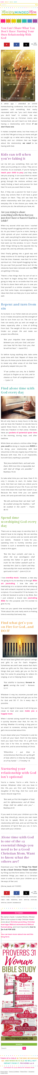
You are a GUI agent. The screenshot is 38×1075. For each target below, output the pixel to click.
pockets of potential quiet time (23, 432)
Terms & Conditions (14, 1071)
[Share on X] (26, 45)
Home (2, 2)
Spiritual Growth (19, 21)
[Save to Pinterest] (7, 45)
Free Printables (35, 21)
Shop (15, 2)
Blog (11, 2)
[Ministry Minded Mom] (19, 15)
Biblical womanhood (18, 924)
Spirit (20, 899)
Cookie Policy (4, 1073)
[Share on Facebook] (16, 45)
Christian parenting (18, 922)
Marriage (8, 21)
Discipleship (33, 897)
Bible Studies (11, 897)
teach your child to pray (12, 172)
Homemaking (13, 21)
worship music (12, 578)
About (7, 2)
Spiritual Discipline (30, 899)
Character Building (22, 897)
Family (3, 899)
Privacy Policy (4, 1071)
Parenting (3, 21)
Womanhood (24, 21)
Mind (8, 899)
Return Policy (23, 1071)
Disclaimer (31, 1071)
